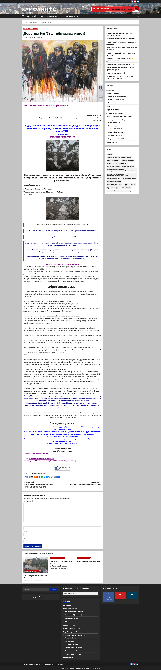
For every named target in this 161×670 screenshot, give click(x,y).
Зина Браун (123, 163)
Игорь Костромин (113, 167)
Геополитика (112, 126)
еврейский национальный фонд (119, 191)
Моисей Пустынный (114, 185)
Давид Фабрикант (127, 160)
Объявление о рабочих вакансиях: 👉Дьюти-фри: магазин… (119, 60)
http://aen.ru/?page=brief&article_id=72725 (62, 264)
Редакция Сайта (28, 37)
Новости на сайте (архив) (31, 28)
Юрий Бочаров (125, 188)
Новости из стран (116, 129)
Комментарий (28, 501)
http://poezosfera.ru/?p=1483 (62, 136)
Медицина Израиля (114, 182)
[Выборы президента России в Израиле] (35, 565)
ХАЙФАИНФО (39, 8)
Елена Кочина (112, 163)
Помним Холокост (114, 103)
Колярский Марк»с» (114, 178)
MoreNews (87, 668)
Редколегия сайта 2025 (116, 139)
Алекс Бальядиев (113, 160)
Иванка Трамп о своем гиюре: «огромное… (121, 39)
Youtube (109, 154)
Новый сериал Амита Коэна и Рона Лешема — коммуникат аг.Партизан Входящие (62, 563)
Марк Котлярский (129, 178)
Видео (108, 106)
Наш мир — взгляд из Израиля (51, 16)
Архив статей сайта (113, 93)
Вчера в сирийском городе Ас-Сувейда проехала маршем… (120, 69)
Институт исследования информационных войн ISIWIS (117, 174)
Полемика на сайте (115, 135)
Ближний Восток (114, 123)
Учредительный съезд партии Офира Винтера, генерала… (119, 34)
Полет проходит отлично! (115, 73)
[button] (23, 16)
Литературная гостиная (114, 113)
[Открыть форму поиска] (138, 16)
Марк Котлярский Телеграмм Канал (119, 116)
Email (25, 531)
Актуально (110, 90)
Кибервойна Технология (116, 132)
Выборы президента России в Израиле (35, 577)
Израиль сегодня (112, 110)
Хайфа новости (72, 16)
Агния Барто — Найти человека (41, 458)
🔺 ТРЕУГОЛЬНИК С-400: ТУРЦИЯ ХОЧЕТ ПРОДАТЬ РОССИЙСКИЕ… (119, 77)
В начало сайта (31, 16)
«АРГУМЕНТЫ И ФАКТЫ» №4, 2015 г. (37, 453)
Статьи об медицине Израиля (34, 597)
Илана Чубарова (128, 167)
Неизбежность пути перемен (88, 561)
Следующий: (85, 483)
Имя (24, 525)
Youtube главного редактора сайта (119, 157)
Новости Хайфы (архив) (116, 99)
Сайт (25, 538)
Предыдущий (38, 484)
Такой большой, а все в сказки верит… (120, 64)
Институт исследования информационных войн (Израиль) (119, 170)
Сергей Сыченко (129, 185)
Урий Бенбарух (112, 188)
